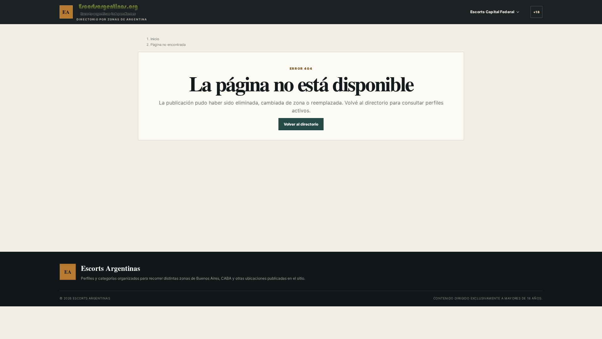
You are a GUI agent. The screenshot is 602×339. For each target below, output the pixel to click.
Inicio (154, 39)
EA (66, 11)
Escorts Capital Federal (492, 11)
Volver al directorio (301, 124)
